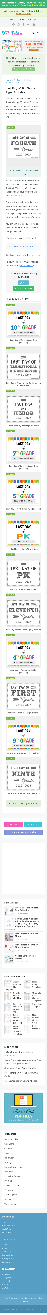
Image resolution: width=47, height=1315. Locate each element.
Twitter (5, 1284)
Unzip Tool (14, 824)
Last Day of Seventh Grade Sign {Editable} (23, 467)
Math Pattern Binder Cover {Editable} (36, 1020)
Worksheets (10, 1204)
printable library (26, 265)
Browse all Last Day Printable (23, 803)
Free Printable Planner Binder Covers (26, 946)
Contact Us (6, 1251)
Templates (24, 913)
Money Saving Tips (13, 1167)
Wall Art (8, 1199)
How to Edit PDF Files (24, 246)
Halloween (9, 1157)
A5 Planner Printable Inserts (25, 957)
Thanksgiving (10, 1194)
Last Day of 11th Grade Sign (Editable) (23, 629)
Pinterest (6, 1274)
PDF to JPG (32, 19)
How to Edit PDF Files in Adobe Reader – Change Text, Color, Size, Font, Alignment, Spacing (27, 922)
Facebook (6, 1281)
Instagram (6, 1277)
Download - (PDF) (24, 288)
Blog (4, 1222)
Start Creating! (23, 13)
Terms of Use (8, 1255)
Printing (8, 1180)
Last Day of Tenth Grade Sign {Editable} (23, 341)
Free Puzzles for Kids (23, 69)
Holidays (8, 1162)
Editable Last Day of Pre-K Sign (24, 549)
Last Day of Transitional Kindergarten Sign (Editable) (23, 384)
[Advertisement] (23, 868)
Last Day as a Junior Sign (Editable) (23, 425)
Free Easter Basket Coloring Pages (20, 1080)
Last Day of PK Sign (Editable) (23, 589)
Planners (12, 929)
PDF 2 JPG (33, 824)
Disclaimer (6, 1262)
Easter (7, 1153)
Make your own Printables (23, 832)
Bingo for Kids (11, 1139)
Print (24, 283)
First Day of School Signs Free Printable (27, 909)
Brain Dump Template (36, 984)
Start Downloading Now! (33, 5)
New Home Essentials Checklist (18, 995)
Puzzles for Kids (11, 1185)
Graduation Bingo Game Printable (20, 1068)
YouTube (6, 1288)
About (4, 1248)
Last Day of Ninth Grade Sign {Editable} (23, 753)
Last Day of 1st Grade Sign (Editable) (23, 713)
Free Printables (8, 1225)
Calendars (24, 961)
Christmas (9, 1148)
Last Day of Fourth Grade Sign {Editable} (23, 671)
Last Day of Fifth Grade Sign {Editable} (23, 509)
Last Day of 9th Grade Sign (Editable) (23, 793)
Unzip (21, 19)
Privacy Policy (8, 1258)
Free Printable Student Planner (26, 935)
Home (12, 19)
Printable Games (12, 1176)
